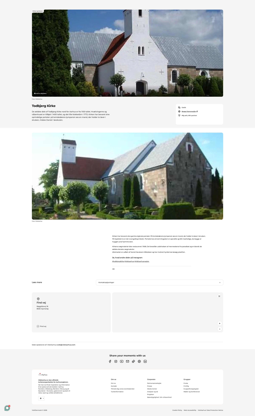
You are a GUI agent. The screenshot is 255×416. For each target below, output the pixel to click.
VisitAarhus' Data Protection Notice (210, 410)
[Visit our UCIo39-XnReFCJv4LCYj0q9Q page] (121, 361)
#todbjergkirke (118, 261)
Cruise (186, 383)
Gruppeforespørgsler (191, 389)
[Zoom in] (219, 323)
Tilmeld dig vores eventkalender (122, 389)
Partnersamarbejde (154, 383)
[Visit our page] (116, 361)
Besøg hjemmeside (189, 111)
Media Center (152, 389)
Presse (149, 386)
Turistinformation (117, 392)
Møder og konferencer (192, 392)
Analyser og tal (152, 392)
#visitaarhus (129, 261)
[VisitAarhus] (44, 374)
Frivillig (186, 386)
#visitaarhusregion (141, 261)
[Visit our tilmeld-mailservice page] (127, 361)
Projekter (150, 394)
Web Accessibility (190, 410)
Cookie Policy (177, 410)
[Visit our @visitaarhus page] (133, 361)
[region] (167, 312)
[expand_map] (219, 296)
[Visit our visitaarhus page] (110, 361)
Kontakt (114, 386)
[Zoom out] (219, 329)
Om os (113, 383)
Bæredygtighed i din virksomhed (159, 397)
